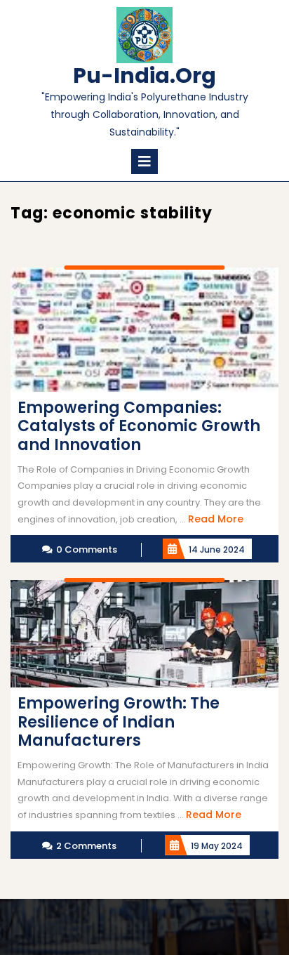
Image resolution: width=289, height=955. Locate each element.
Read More (215, 519)
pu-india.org (144, 75)
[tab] (144, 161)
